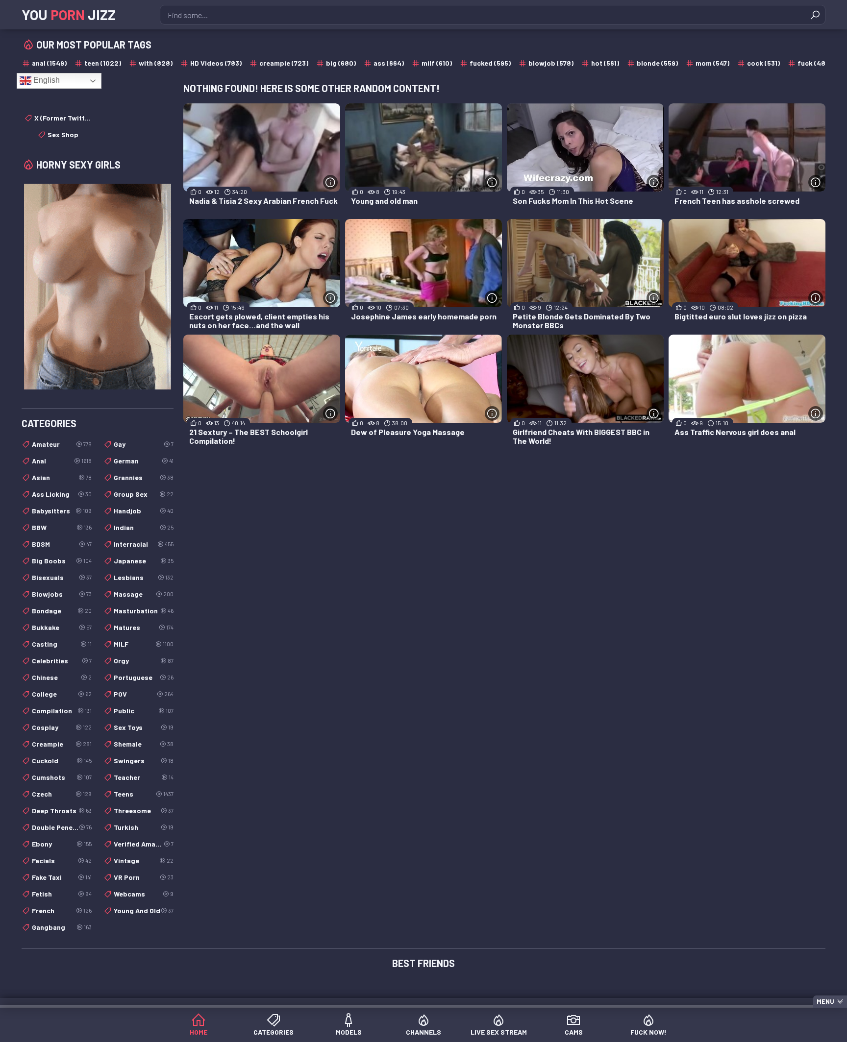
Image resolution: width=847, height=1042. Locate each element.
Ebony (62, 844)
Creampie (62, 744)
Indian (144, 527)
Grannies (144, 477)
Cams (574, 1032)
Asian (62, 477)
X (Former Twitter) (63, 118)
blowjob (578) (550, 63)
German (144, 461)
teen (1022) (102, 63)
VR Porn (144, 877)
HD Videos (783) (216, 63)
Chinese (62, 677)
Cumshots (62, 777)
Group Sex (144, 494)
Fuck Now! (648, 1032)
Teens (144, 794)
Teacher (144, 777)
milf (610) (437, 63)
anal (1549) (49, 63)
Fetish (62, 894)
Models (349, 1032)
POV (144, 694)
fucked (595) (490, 63)
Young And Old (144, 910)
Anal (62, 461)
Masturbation (144, 610)
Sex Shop (63, 134)
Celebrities (62, 660)
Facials (62, 860)
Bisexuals (62, 577)
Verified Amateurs (144, 844)
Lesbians (144, 577)
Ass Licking (62, 494)
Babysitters (62, 511)
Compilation (62, 710)
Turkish (144, 827)
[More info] (330, 182)
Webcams (144, 894)
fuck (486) (814, 63)
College (62, 694)
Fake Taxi (62, 877)
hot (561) (605, 63)
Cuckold (62, 760)
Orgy (144, 660)
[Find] (815, 15)
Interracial (144, 544)
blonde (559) (657, 63)
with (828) (156, 63)
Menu (825, 1001)
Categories (273, 1032)
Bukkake (62, 627)
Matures (144, 627)
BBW (62, 527)
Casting (62, 644)
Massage (144, 594)
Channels (423, 1032)
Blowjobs (62, 594)
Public (144, 710)
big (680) (341, 63)
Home (198, 1032)
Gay (144, 444)
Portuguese (144, 677)
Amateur (62, 444)
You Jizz (69, 14)
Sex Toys (144, 727)
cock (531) (763, 63)
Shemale (144, 744)
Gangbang (62, 927)
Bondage (62, 610)
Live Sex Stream (499, 1032)
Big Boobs (62, 561)
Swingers (144, 760)
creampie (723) (283, 63)
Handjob (144, 511)
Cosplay (62, 727)
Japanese (144, 561)
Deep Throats (62, 810)
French (62, 910)
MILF (144, 644)
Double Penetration (62, 827)
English (45, 80)
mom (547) (712, 63)
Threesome (144, 810)
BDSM (62, 544)
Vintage (144, 860)
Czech (62, 794)
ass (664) (389, 63)
